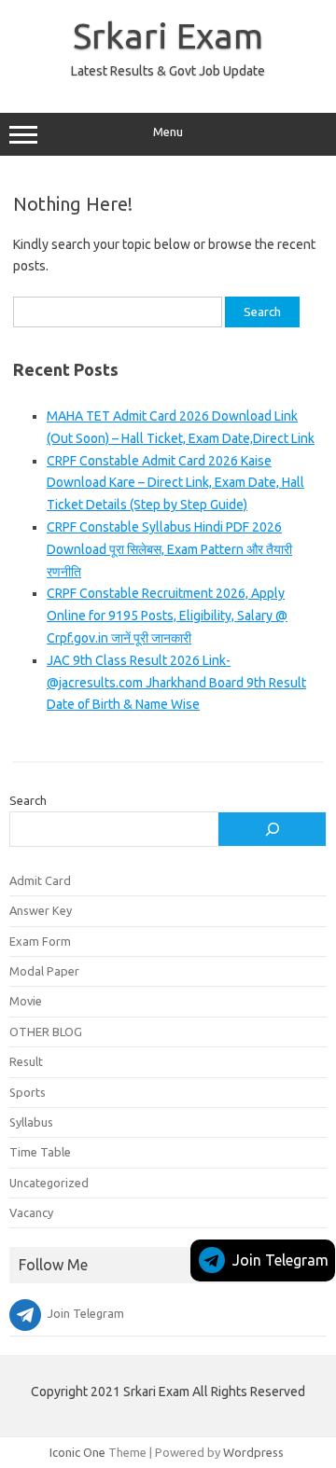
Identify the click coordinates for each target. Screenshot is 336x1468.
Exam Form (40, 941)
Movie (25, 1000)
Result (26, 1061)
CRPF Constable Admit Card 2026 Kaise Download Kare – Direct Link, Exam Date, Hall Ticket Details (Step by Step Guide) (175, 483)
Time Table (40, 1151)
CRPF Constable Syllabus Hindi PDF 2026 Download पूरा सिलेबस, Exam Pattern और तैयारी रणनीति (169, 549)
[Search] (272, 829)
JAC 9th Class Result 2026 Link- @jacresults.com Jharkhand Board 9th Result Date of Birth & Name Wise (176, 683)
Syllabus (31, 1122)
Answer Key (40, 910)
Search (28, 800)
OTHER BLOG (45, 1031)
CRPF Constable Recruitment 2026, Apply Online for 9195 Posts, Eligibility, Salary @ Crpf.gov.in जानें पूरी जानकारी (167, 615)
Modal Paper (44, 970)
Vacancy (31, 1212)
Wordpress (253, 1452)
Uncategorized (49, 1182)
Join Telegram (280, 1260)
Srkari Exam (168, 35)
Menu (168, 132)
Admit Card (40, 880)
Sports (27, 1092)
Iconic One (77, 1452)
